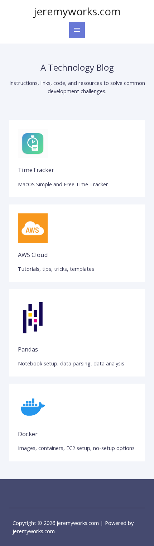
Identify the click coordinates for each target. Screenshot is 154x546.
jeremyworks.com (77, 11)
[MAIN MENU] (77, 30)
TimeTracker (36, 170)
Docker (28, 434)
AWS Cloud (33, 255)
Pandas (28, 349)
